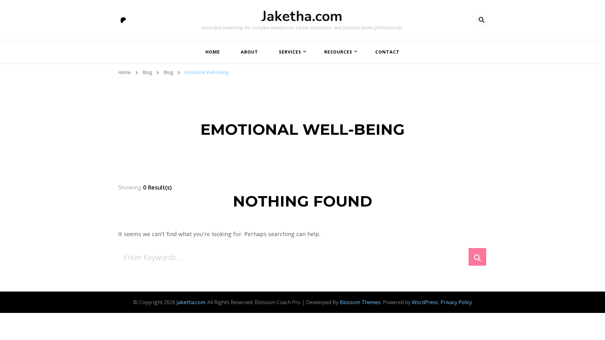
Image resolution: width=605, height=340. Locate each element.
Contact (387, 52)
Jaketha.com (302, 16)
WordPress (425, 302)
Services (290, 52)
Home (212, 52)
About (249, 52)
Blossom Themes (360, 302)
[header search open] (481, 20)
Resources (338, 52)
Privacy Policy (456, 302)
